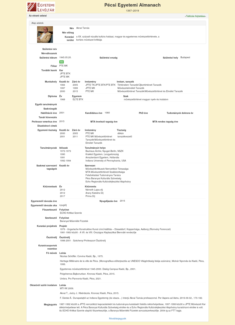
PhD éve (143, 112)
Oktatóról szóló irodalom (43, 285)
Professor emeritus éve (44, 121)
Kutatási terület (69, 38)
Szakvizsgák (50, 108)
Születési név (49, 49)
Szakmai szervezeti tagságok (46, 167)
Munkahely (51, 81)
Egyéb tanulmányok (46, 104)
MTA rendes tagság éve (165, 121)
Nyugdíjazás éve (109, 201)
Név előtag (68, 32)
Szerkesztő (51, 217)
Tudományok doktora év (180, 112)
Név (72, 28)
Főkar (54, 65)
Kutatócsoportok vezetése (47, 247)
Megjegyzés (50, 304)
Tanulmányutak (48, 147)
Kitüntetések (50, 186)
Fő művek (51, 253)
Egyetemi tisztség (47, 130)
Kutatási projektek (47, 225)
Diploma (52, 96)
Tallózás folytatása (195, 16)
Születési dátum (48, 57)
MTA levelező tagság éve (104, 121)
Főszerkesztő (49, 209)
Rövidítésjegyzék (117, 318)
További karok (49, 70)
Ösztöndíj (51, 237)
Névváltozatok (49, 53)
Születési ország (109, 57)
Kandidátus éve (93, 112)
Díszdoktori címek (47, 125)
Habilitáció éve (49, 112)
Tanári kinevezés (48, 117)
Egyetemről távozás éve (44, 201)
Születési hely (170, 57)
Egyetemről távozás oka (44, 205)
